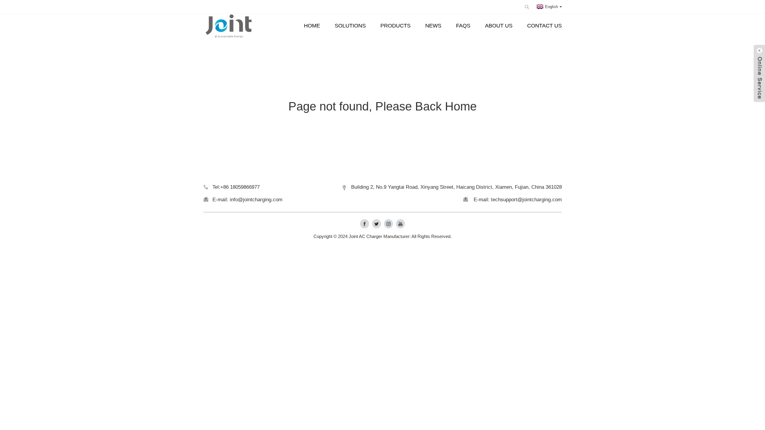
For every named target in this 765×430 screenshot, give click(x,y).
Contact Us (544, 26)
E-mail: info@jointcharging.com (247, 199)
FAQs (463, 26)
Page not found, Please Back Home (382, 106)
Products (395, 26)
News (433, 26)
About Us (498, 26)
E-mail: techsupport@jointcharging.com (518, 199)
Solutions (350, 26)
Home (312, 26)
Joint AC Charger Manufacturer (379, 236)
